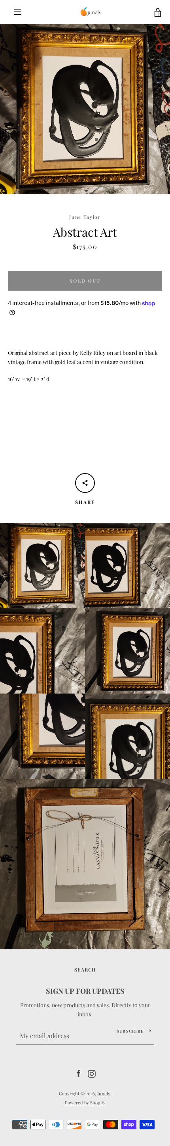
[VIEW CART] (158, 12)
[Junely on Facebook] (79, 1073)
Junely (103, 1093)
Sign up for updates (85, 991)
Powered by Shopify (85, 1103)
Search (85, 969)
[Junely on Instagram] (92, 1073)
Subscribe (130, 1031)
